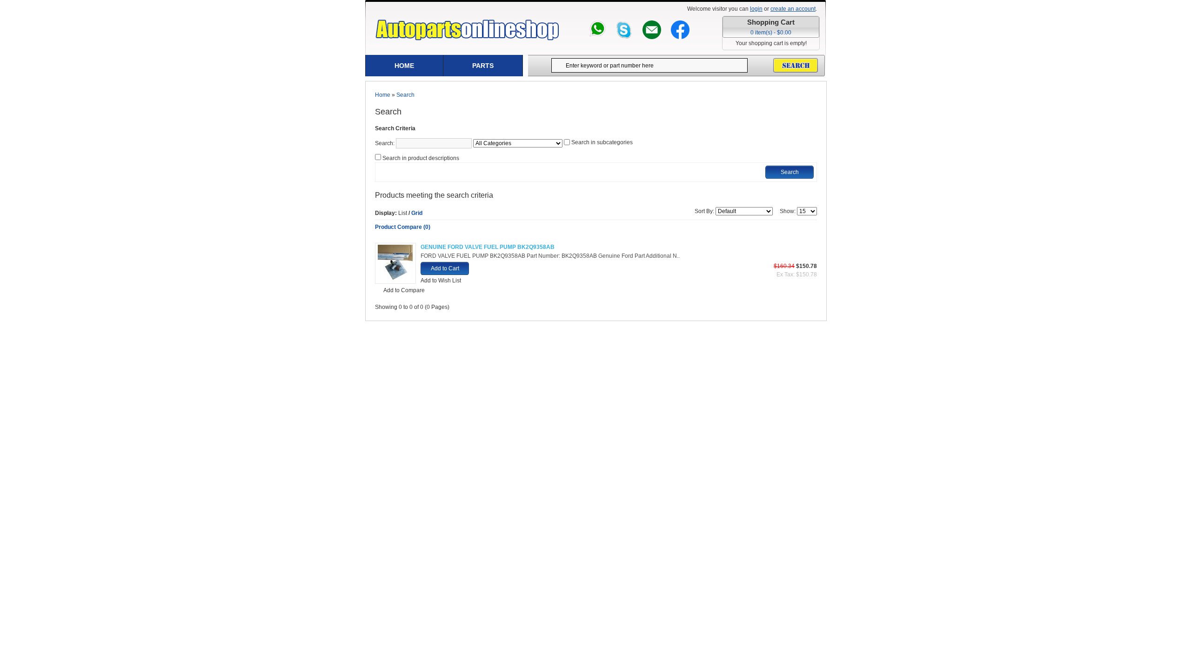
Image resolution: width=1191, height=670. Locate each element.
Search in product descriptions (420, 158)
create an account (793, 9)
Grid (416, 213)
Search (405, 95)
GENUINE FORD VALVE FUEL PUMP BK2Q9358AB (488, 247)
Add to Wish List (441, 280)
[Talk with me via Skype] (624, 24)
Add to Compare (404, 290)
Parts (483, 65)
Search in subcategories (602, 142)
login (756, 9)
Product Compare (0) (402, 227)
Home (404, 65)
